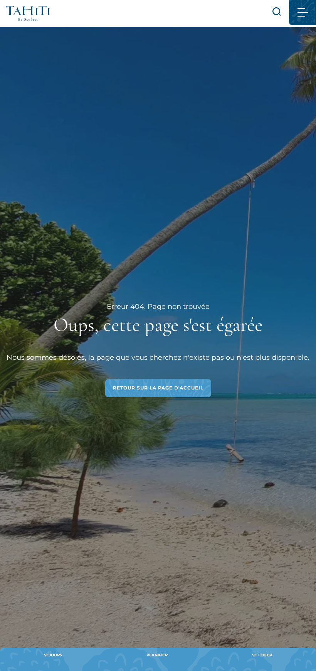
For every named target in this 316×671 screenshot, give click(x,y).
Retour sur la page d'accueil (158, 388)
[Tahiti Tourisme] (28, 13)
